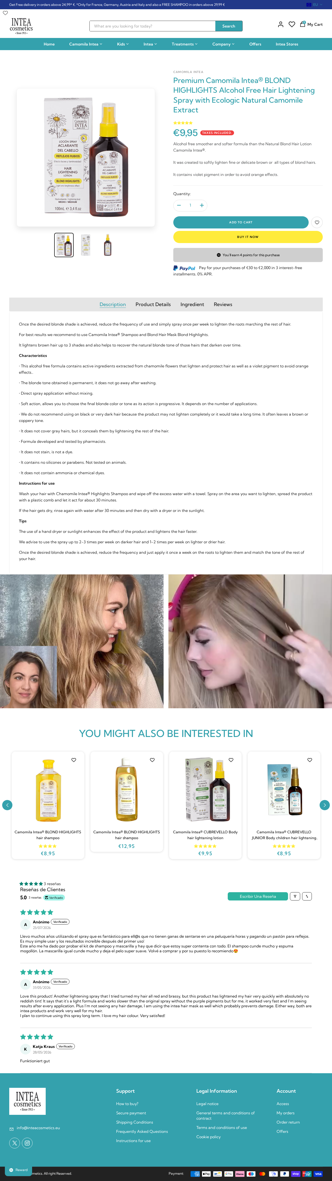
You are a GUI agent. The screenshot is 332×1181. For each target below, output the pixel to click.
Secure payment (131, 1112)
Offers (255, 44)
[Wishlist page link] (5, 11)
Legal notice (207, 1103)
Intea (148, 44)
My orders (286, 1112)
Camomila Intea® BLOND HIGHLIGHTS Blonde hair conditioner (126, 835)
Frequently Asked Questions (142, 1131)
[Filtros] (295, 896)
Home (49, 44)
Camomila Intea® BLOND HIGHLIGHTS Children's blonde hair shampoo (205, 835)
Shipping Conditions (134, 1122)
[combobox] (314, 4)
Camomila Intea (83, 44)
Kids (121, 44)
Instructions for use (133, 1140)
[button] (7, 805)
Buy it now (248, 237)
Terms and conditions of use (221, 1127)
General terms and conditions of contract (225, 1115)
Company (221, 44)
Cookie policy (208, 1136)
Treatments (183, 44)
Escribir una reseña (258, 896)
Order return (288, 1122)
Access (283, 1103)
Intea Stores (287, 44)
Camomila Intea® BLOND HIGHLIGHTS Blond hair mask (48, 835)
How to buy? (127, 1103)
